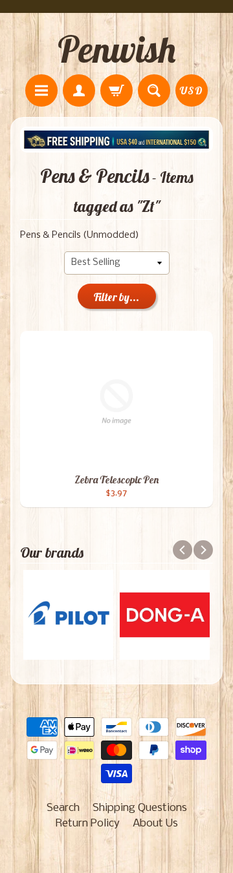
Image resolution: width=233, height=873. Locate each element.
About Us (155, 823)
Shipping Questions (140, 808)
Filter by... (116, 297)
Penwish (116, 49)
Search (63, 808)
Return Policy (88, 823)
